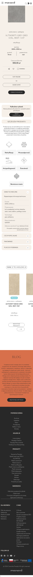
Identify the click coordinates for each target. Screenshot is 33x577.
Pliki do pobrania (6, 510)
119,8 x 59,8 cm (14, 315)
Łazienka (16, 420)
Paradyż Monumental (16, 443)
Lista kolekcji (16, 438)
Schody (16, 429)
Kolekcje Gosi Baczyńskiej (16, 445)
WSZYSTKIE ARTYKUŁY (16, 400)
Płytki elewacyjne (16, 471)
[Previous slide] (12, 329)
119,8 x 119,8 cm (16, 49)
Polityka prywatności (22, 544)
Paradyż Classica (16, 440)
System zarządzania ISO (23, 515)
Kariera (18, 527)
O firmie (18, 510)
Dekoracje (16, 479)
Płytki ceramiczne (16, 461)
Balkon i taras (16, 427)
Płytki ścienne (16, 463)
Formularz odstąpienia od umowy (16, 495)
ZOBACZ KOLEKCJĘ (16, 92)
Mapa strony (20, 546)
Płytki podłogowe (16, 465)
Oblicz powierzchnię (16, 114)
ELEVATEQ (16, 458)
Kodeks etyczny (21, 531)
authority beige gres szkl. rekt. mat (14, 305)
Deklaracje (4, 512)
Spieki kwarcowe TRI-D (16, 456)
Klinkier (16, 477)
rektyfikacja (14, 313)
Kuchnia (16, 418)
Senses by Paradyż (16, 454)
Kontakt (18, 542)
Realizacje (4, 517)
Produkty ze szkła (16, 482)
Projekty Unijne (21, 517)
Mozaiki (16, 475)
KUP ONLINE (16, 77)
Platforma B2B (5, 515)
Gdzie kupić (16, 493)
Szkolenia (3, 519)
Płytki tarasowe (16, 469)
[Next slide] (21, 329)
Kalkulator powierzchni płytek (16, 491)
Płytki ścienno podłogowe (16, 467)
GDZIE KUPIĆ (17, 85)
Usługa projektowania (22, 529)
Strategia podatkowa (22, 536)
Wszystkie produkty (16, 325)
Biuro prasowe (20, 512)
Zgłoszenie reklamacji (16, 498)
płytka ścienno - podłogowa (14, 301)
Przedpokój (16, 425)
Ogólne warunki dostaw (23, 533)
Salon (16, 422)
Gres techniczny (16, 473)
